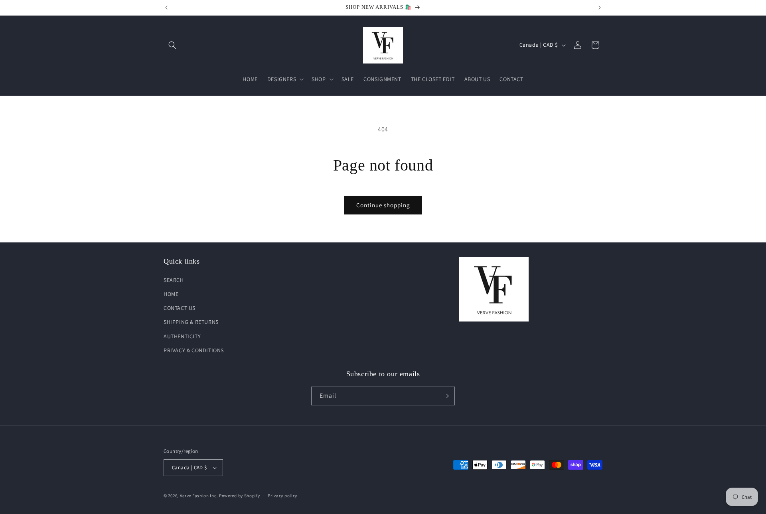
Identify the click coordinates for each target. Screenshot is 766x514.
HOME (171, 294)
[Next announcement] (599, 7)
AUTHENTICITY (182, 336)
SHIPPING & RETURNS (191, 321)
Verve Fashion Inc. (199, 495)
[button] (172, 45)
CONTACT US (179, 308)
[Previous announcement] (166, 7)
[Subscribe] (445, 396)
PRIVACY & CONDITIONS (194, 350)
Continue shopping (383, 205)
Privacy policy (282, 495)
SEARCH (174, 280)
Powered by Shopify (239, 495)
